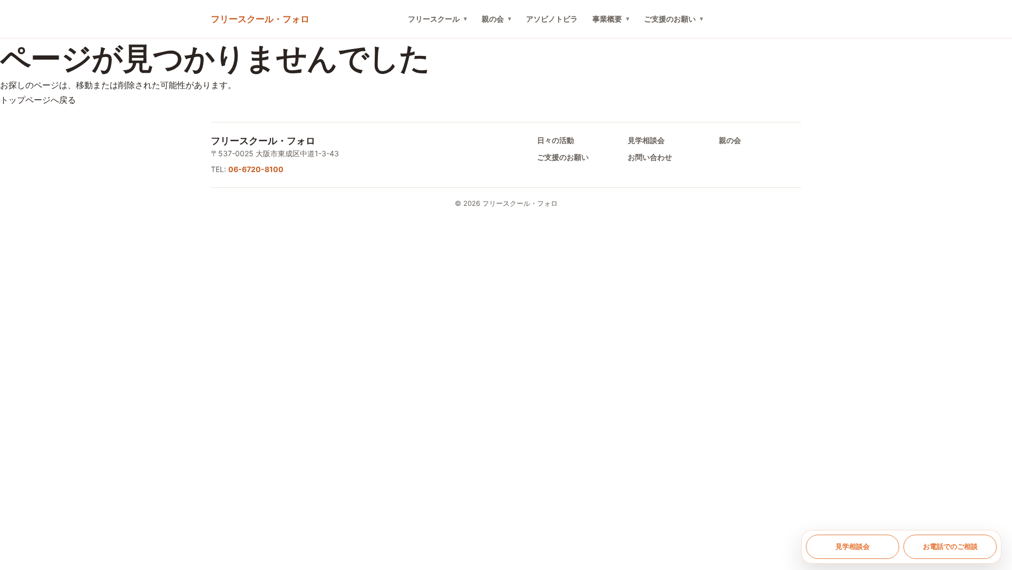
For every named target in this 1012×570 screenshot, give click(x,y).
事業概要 (607, 18)
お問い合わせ (650, 157)
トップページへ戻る (38, 99)
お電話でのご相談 (950, 546)
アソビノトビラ (552, 18)
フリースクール (434, 18)
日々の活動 (555, 140)
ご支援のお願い (670, 18)
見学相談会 (646, 140)
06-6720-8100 (256, 169)
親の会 (493, 18)
